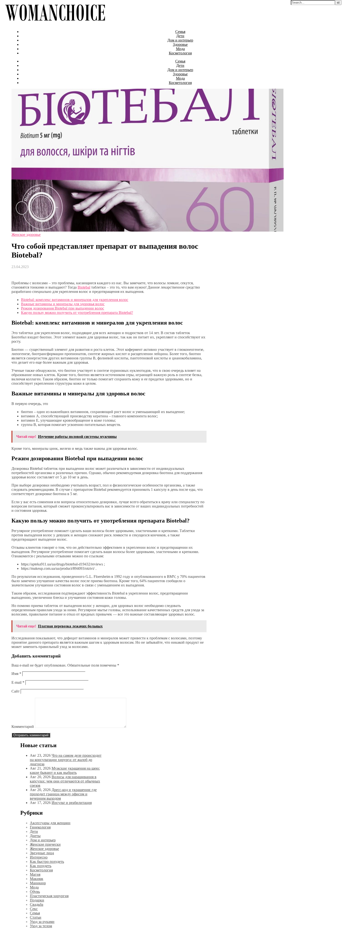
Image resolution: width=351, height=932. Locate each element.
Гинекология (40, 827)
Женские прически (45, 844)
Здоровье (180, 44)
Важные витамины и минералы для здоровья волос (63, 304)
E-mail (17, 682)
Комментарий (22, 727)
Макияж (36, 879)
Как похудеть (40, 866)
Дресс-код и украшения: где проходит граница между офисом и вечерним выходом (63, 794)
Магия (35, 874)
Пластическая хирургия (49, 896)
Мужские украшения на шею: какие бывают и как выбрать (65, 770)
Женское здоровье (26, 235)
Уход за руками (42, 922)
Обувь (35, 892)
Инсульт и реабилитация (72, 803)
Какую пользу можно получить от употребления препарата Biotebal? (77, 313)
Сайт (15, 691)
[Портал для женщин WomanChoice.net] (55, 23)
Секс (34, 909)
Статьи (35, 917)
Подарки (37, 900)
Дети (180, 36)
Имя (16, 674)
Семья (180, 32)
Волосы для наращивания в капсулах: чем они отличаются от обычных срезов (65, 781)
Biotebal (84, 287)
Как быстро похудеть (47, 862)
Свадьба (36, 904)
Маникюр (38, 883)
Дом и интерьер (180, 40)
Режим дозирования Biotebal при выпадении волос (62, 308)
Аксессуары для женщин (50, 823)
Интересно (39, 857)
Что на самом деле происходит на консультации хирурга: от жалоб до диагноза (65, 759)
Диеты (35, 836)
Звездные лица (42, 853)
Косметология (180, 53)
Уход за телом (41, 926)
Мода (180, 49)
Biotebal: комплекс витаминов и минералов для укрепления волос (74, 300)
